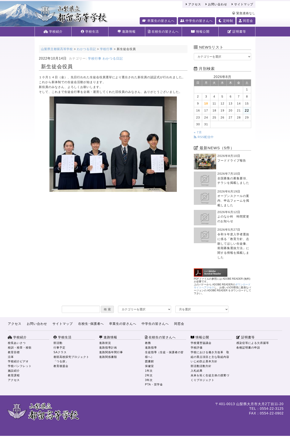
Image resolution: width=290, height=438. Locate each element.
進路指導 (151, 347)
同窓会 (247, 20)
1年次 (149, 370)
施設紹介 (14, 370)
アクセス (194, 4)
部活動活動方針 (201, 366)
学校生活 (91, 31)
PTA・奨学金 (154, 384)
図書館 (149, 361)
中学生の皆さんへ (198, 20)
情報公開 (202, 31)
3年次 (149, 380)
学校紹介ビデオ (18, 361)
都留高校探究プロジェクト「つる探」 (71, 359)
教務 (148, 343)
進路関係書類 (108, 356)
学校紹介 (55, 31)
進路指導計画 (108, 347)
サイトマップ (243, 4)
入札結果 (197, 370)
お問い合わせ (217, 4)
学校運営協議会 (201, 343)
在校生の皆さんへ (165, 31)
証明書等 (238, 31)
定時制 (227, 20)
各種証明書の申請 (248, 347)
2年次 (149, 375)
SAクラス (60, 352)
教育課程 (14, 375)
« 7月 (198, 132)
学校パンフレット (20, 366)
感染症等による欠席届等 (252, 343)
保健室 (149, 366)
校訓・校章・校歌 (20, 347)
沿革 (11, 356)
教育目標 (14, 352)
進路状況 (105, 343)
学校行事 (94, 58)
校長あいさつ (17, 343)
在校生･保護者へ (91, 323)
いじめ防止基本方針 (204, 361)
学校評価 (197, 347)
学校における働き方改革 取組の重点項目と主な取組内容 (210, 354)
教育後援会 (60, 366)
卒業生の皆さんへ (160, 20)
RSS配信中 (205, 137)
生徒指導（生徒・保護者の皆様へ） (164, 354)
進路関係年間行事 (111, 352)
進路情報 (128, 31)
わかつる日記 (113, 58)
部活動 (57, 343)
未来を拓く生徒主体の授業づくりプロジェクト (210, 378)
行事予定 (59, 347)
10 (206, 103)
